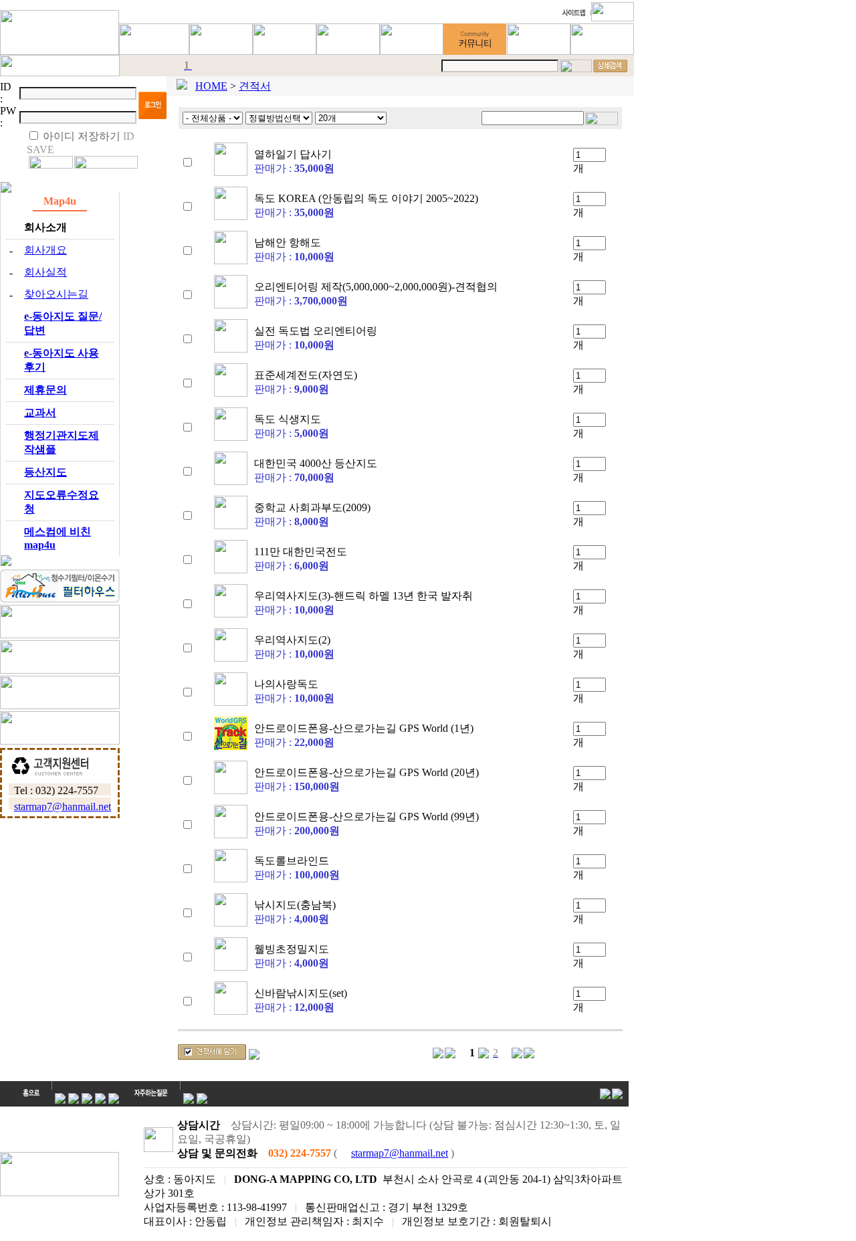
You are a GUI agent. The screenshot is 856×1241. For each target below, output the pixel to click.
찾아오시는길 (56, 294)
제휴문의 (45, 389)
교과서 (40, 412)
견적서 (255, 86)
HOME (211, 86)
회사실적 (45, 272)
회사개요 (45, 250)
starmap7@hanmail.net (62, 806)
